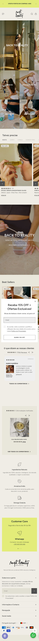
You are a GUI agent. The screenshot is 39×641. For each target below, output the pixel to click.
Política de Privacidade (18, 331)
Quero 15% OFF (19, 337)
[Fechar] (35, 301)
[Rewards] (5, 636)
